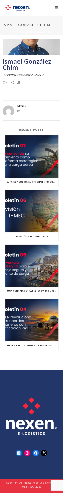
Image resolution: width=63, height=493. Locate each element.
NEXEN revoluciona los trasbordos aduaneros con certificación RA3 (32, 345)
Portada (17, 32)
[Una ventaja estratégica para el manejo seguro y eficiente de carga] (31, 266)
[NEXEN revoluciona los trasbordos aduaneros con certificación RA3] (31, 320)
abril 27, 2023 (33, 74)
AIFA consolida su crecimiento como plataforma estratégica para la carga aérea (32, 181)
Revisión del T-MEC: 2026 (32, 236)
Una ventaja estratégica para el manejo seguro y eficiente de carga (32, 290)
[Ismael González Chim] (31, 47)
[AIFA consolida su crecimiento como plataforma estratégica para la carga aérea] (31, 156)
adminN (11, 74)
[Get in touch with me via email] (18, 111)
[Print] (20, 82)
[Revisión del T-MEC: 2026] (31, 211)
